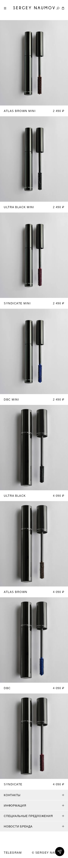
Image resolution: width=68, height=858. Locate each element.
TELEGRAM (13, 852)
